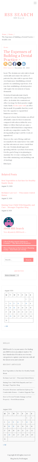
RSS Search (19, 14)
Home (6, 47)
